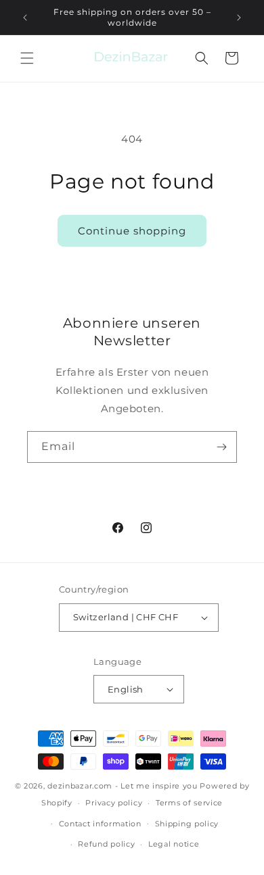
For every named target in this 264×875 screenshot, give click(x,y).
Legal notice (173, 844)
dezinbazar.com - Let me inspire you (122, 786)
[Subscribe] (221, 447)
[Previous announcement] (25, 17)
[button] (27, 58)
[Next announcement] (239, 17)
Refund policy (106, 844)
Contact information (100, 823)
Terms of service (189, 802)
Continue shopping (132, 230)
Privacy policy (113, 802)
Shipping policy (187, 823)
